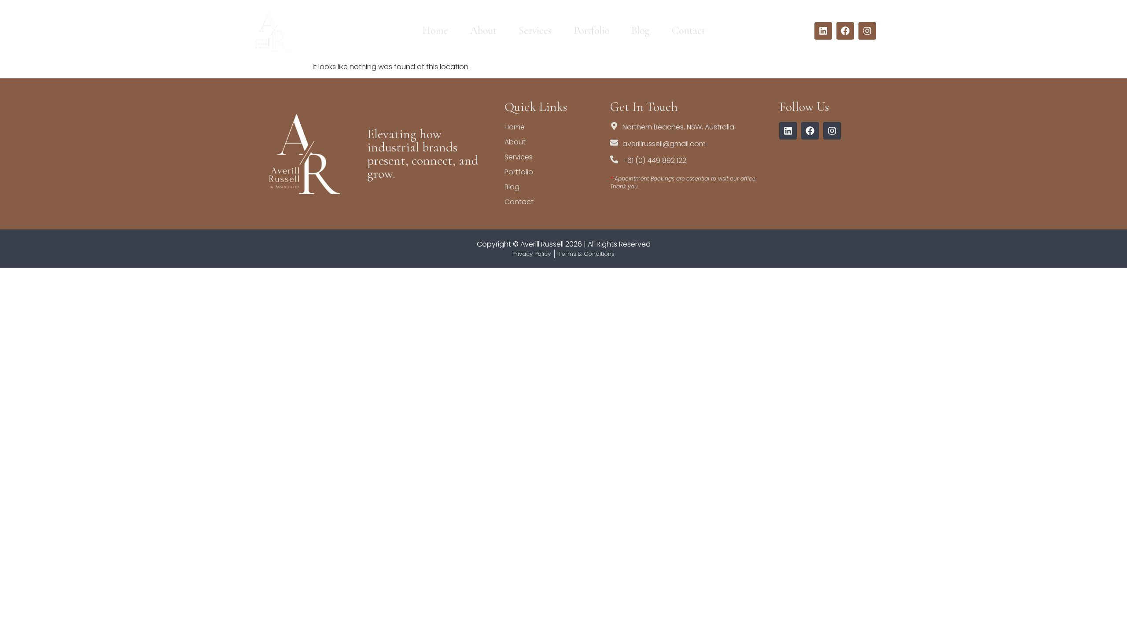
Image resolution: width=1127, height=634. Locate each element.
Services (535, 30)
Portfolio (591, 30)
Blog (640, 30)
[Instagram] (867, 31)
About (483, 30)
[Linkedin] (823, 31)
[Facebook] (845, 31)
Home (435, 30)
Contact (688, 30)
